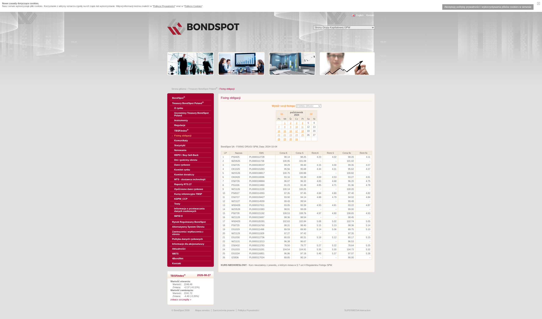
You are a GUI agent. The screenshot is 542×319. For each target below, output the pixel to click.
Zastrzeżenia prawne (224, 310)
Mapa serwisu (202, 310)
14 (279, 131)
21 (279, 135)
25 (302, 135)
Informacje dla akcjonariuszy (188, 244)
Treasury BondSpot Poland (202, 89)
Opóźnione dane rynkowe (188, 189)
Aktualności (178, 249)
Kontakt (370, 15)
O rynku (178, 108)
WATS (175, 253)
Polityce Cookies (193, 6)
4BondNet (177, 258)
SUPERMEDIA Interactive (357, 310)
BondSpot (178, 97)
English (360, 15)
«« (282, 113)
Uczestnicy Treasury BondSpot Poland (191, 114)
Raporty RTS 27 (183, 184)
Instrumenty (181, 120)
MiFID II (178, 216)
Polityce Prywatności (164, 6)
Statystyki (179, 145)
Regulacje (179, 125)
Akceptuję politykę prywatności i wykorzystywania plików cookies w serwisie (487, 7)
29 (284, 139)
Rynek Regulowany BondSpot (189, 222)
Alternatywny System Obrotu (188, 227)
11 (302, 127)
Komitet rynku (182, 169)
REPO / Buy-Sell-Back (186, 155)
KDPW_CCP (180, 199)
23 (290, 135)
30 (290, 139)
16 (290, 131)
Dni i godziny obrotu (185, 160)
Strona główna (178, 89)
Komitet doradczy (184, 174)
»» (311, 113)
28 (279, 139)
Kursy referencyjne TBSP (188, 194)
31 (296, 139)
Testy (177, 203)
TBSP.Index (181, 130)
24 (296, 135)
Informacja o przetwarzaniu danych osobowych (189, 209)
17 (296, 131)
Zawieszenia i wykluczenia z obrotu (187, 232)
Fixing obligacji (182, 135)
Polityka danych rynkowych (187, 239)
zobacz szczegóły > (180, 299)
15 (284, 131)
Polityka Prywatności (248, 310)
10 (296, 127)
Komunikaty (181, 140)
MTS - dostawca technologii (189, 179)
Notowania (180, 150)
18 (302, 131)
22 (284, 135)
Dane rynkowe (182, 165)
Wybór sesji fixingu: (284, 105)
